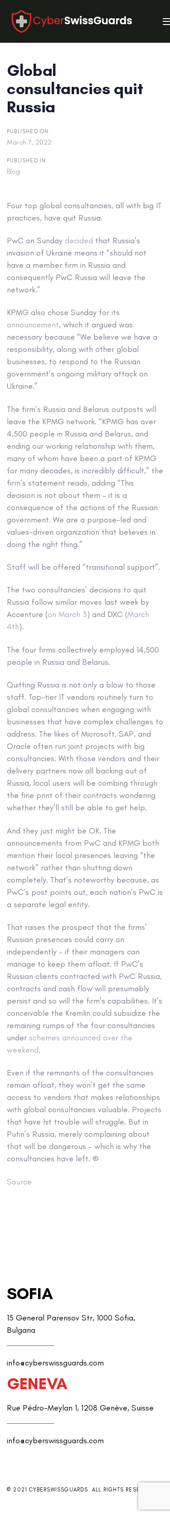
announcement (33, 325)
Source (19, 1182)
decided (79, 241)
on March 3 (67, 614)
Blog (13, 171)
